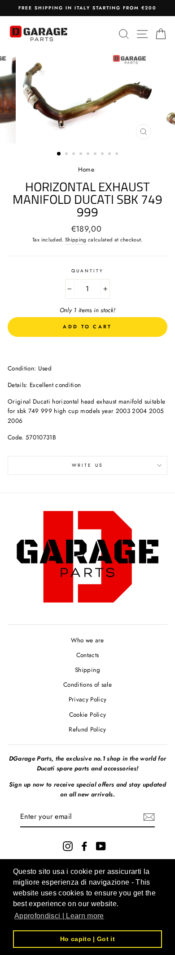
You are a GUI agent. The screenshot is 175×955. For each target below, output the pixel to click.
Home (86, 169)
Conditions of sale (87, 684)
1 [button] (59, 154)
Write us (87, 465)
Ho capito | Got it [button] (87, 938)
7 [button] (103, 154)
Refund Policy (87, 729)
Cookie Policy (87, 714)
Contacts (87, 654)
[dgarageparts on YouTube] (101, 846)
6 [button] (96, 154)
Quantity (87, 270)
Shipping (76, 239)
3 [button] (74, 154)
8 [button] (110, 154)
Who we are (87, 640)
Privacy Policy (88, 699)
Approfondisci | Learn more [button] (59, 916)
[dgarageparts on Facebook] (84, 846)
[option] (87, 8)
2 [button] (67, 154)
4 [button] (81, 154)
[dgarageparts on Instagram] (68, 846)
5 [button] (89, 154)
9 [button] (117, 154)
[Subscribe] (149, 817)
